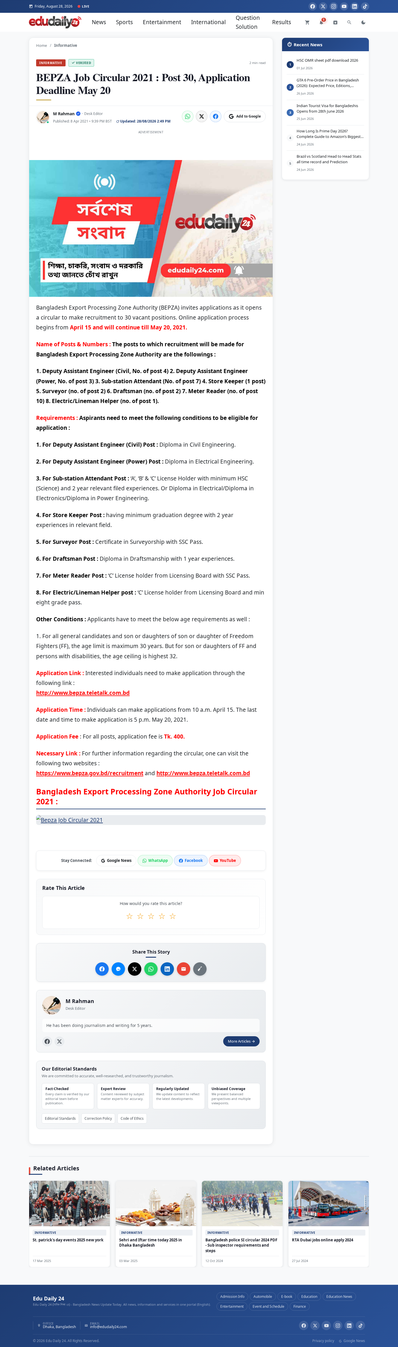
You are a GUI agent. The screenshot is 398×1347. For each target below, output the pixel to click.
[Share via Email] (183, 969)
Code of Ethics (132, 1118)
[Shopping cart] (307, 22)
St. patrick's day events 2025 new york (68, 1240)
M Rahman (64, 113)
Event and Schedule (268, 1306)
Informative (50, 63)
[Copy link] (200, 969)
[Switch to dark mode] (363, 22)
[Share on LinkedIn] (167, 969)
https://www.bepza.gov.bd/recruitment (89, 773)
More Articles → (241, 1041)
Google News (354, 1340)
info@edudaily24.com (108, 1327)
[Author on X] (59, 1041)
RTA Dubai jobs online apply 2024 (322, 1240)
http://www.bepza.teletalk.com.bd (83, 693)
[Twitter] (323, 6)
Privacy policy (323, 1340)
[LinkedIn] (355, 6)
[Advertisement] (151, 149)
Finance (299, 1306)
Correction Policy (98, 1118)
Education (309, 1296)
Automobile (262, 1296)
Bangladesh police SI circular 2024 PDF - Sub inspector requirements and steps (241, 1245)
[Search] (349, 22)
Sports (124, 22)
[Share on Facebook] (215, 116)
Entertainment (162, 22)
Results (281, 22)
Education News (339, 1296)
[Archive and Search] (335, 22)
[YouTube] (344, 6)
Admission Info (232, 1296)
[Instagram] (334, 6)
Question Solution (248, 22)
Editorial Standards (60, 1118)
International (208, 22)
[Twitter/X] (315, 1325)
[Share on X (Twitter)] (201, 116)
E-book (286, 1296)
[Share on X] (134, 969)
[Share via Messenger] (118, 969)
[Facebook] (313, 6)
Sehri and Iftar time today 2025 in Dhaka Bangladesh (150, 1242)
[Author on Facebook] (47, 1041)
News (99, 22)
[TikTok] (365, 6)
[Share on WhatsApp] (187, 116)
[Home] (55, 22)
